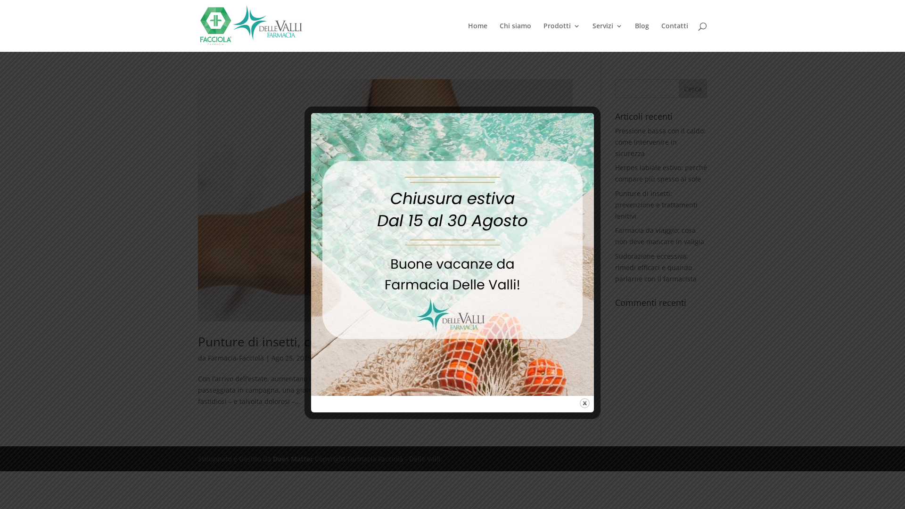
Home (477, 26)
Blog (642, 26)
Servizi (602, 26)
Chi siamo (515, 26)
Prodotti (557, 26)
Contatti (674, 26)
